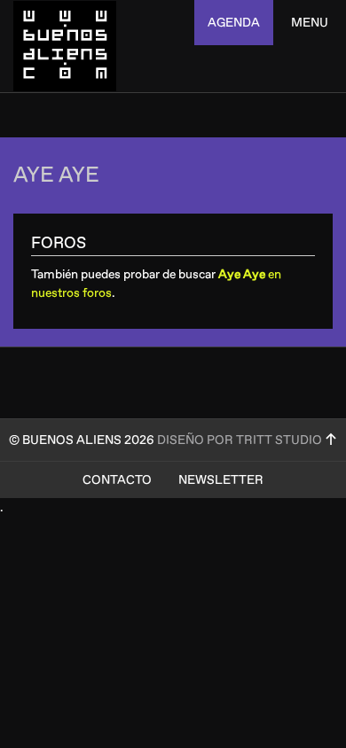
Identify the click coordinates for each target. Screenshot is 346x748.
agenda (234, 22)
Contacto (117, 479)
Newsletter (220, 479)
